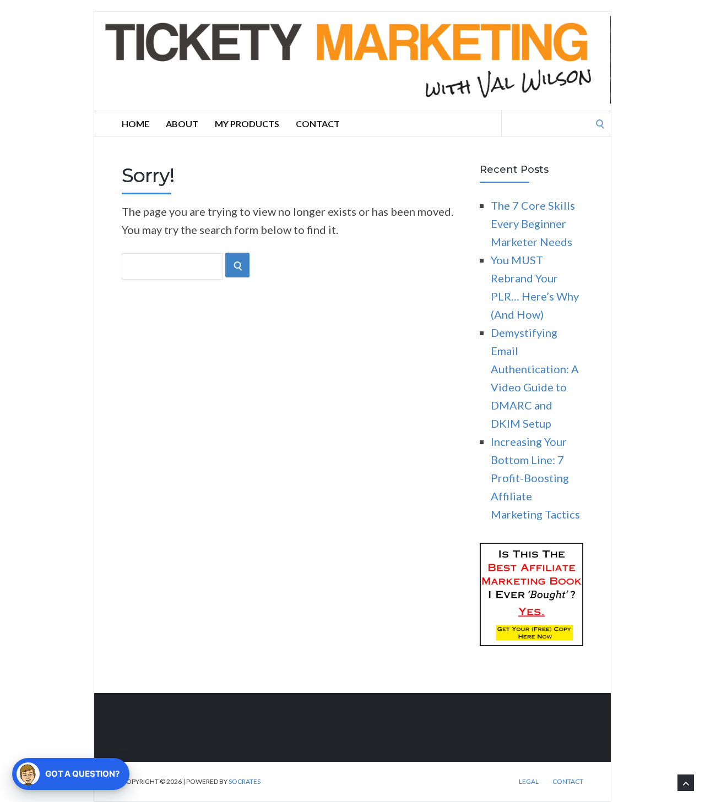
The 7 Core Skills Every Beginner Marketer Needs (533, 223)
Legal (529, 781)
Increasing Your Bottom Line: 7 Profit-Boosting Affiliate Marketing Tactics (535, 478)
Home (135, 123)
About (182, 123)
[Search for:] (556, 122)
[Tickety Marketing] (352, 61)
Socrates (245, 781)
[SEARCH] (237, 265)
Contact (318, 123)
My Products (247, 123)
